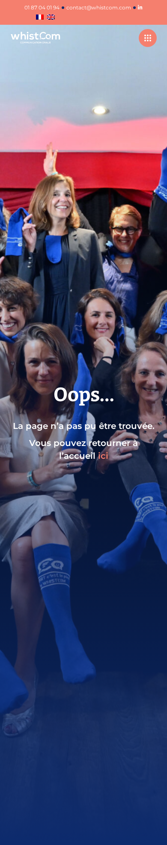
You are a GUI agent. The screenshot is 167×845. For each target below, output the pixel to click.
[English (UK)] (51, 17)
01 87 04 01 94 (42, 7)
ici (103, 456)
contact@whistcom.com (98, 7)
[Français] (40, 17)
